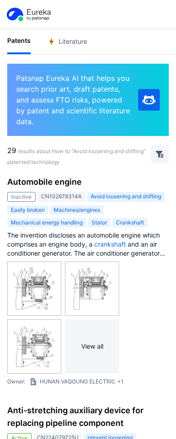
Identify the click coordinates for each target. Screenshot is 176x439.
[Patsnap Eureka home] (28, 14)
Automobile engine (44, 182)
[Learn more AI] (149, 100)
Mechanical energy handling (47, 222)
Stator (99, 222)
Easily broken (28, 209)
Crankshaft (130, 222)
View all (92, 346)
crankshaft (110, 244)
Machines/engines (77, 209)
